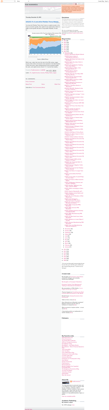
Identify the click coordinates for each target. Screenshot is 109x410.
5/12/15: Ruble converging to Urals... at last (74, 189)
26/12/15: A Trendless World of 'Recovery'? (73, 86)
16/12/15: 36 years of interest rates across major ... (73, 118)
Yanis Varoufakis (66, 349)
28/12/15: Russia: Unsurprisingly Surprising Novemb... (73, 77)
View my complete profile (68, 396)
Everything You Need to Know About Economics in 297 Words (73, 292)
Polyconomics (65, 363)
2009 (65, 258)
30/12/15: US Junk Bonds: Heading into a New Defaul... (74, 65)
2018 (65, 46)
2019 (65, 44)
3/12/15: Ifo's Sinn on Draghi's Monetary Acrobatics (72, 202)
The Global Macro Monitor (69, 340)
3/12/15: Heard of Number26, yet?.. (74, 191)
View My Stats (28, 409)
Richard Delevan (66, 364)
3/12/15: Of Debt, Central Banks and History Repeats (74, 193)
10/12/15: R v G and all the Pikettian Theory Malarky (74, 168)
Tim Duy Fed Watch (67, 370)
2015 (65, 51)
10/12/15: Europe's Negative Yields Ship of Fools (74, 165)
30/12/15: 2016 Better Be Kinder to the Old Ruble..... (74, 59)
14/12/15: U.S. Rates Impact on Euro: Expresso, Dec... (74, 134)
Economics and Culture (76, 276)
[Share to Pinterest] (55, 71)
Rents (50, 72)
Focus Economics (66, 339)
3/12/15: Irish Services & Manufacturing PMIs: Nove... (73, 199)
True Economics (31, 4)
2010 (65, 256)
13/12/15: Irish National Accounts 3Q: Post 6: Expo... (74, 139)
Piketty (47, 72)
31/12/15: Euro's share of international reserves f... (72, 57)
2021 (65, 40)
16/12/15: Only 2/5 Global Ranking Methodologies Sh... (73, 121)
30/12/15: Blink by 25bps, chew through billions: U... (73, 68)
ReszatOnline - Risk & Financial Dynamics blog (73, 347)
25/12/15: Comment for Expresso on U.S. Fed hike (74, 92)
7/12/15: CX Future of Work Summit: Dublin (74, 180)
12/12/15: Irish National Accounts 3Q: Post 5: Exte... (74, 145)
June (66, 238)
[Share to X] (52, 71)
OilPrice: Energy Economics (69, 342)
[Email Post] (46, 70)
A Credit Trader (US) (67, 355)
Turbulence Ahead (66, 372)
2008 (65, 260)
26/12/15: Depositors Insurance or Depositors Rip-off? (73, 83)
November (68, 228)
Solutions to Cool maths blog (69, 354)
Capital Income (36, 72)
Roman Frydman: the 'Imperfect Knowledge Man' (70, 367)
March (67, 243)
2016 (65, 49)
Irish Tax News (65, 351)
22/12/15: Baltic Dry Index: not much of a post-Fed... (74, 100)
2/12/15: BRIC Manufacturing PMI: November (73, 214)
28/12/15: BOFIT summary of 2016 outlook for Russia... (73, 80)
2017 (65, 48)
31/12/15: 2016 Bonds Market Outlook (74, 54)
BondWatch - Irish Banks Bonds (70, 345)
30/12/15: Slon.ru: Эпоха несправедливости (71, 71)
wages (54, 72)
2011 (65, 255)
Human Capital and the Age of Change (72, 289)
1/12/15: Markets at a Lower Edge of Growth (74, 220)
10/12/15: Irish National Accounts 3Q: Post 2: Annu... (74, 154)
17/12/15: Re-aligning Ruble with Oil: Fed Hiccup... (74, 115)
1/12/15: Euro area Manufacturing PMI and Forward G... (73, 226)
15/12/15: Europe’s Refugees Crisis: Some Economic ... (74, 127)
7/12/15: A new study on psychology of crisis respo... (74, 177)
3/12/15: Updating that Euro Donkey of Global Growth (74, 211)
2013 (65, 251)
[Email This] (49, 71)
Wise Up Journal (66, 375)
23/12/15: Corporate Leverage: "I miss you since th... (74, 94)
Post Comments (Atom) (39, 87)
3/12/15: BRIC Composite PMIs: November (73, 205)
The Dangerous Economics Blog (70, 369)
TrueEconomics (76, 381)
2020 (65, 42)
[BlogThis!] (50, 71)
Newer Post (29, 84)
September (68, 232)
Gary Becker (65, 360)
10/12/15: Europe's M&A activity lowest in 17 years (73, 159)
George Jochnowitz (67, 361)
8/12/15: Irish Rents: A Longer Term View (74, 171)
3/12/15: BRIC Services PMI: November (72, 208)
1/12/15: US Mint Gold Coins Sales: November (74, 217)
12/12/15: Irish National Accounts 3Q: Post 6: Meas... (74, 142)
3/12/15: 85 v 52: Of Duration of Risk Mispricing (74, 196)
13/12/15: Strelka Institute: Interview (74, 136)
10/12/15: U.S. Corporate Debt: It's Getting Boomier (73, 162)
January (67, 247)
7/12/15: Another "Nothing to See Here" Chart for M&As (73, 186)
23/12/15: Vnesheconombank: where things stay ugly (74, 97)
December (68, 53)
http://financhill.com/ (67, 337)
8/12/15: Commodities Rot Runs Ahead (73, 174)
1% (30, 72)
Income (42, 72)
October (67, 230)
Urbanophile (65, 373)
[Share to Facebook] (54, 71)
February (67, 245)
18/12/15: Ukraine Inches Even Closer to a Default (74, 112)
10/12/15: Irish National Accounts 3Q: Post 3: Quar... (74, 151)
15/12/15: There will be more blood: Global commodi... (74, 124)
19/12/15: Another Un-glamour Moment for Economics (72, 109)
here (74, 299)
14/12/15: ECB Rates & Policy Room (74, 132)
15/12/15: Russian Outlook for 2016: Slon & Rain (74, 130)
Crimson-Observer (66, 357)
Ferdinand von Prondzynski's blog (71, 358)
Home (43, 84)
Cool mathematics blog (68, 352)
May (66, 239)
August (67, 234)
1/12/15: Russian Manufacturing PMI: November (74, 223)
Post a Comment (30, 81)
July (66, 236)
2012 (65, 253)
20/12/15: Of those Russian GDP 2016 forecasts (74, 103)
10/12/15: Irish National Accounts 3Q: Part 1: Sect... (74, 157)
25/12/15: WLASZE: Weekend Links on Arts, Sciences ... (74, 89)
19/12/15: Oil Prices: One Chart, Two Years (74, 106)
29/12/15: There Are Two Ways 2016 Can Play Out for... (74, 74)
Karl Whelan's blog (67, 343)
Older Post (57, 84)
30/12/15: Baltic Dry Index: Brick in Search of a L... (74, 62)
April (66, 241)
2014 (65, 249)
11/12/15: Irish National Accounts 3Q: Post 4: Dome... (74, 148)
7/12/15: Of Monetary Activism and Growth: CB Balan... (74, 183)
